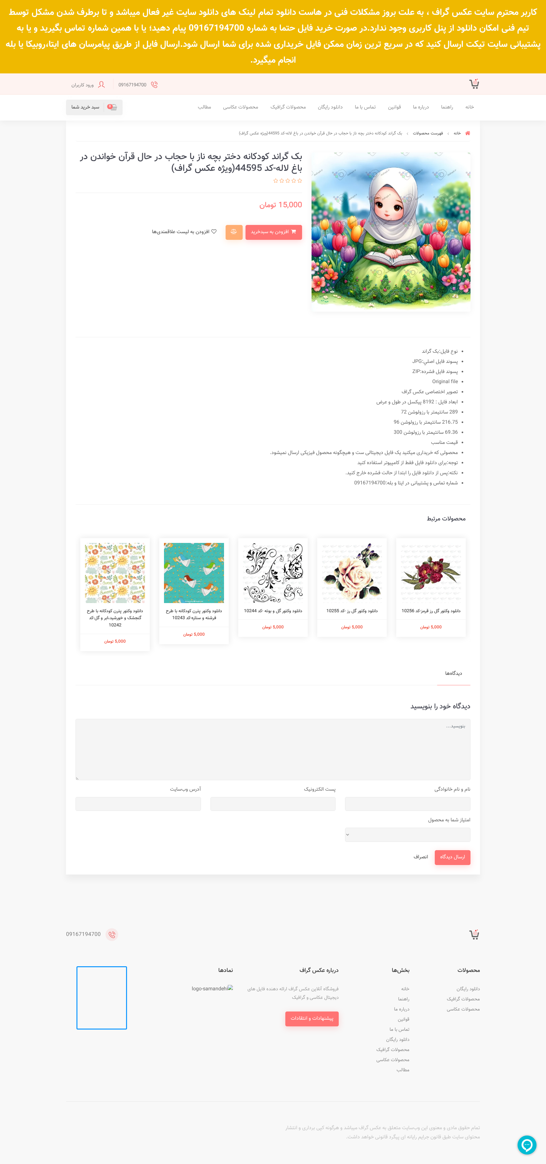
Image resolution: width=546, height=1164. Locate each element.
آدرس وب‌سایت (185, 790)
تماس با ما (365, 107)
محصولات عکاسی (240, 107)
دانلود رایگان (330, 107)
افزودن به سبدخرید (270, 232)
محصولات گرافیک (288, 107)
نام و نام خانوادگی (452, 790)
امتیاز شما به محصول (449, 820)
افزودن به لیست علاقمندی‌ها (181, 232)
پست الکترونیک (320, 790)
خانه (469, 107)
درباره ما (421, 107)
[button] (94, 107)
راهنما (447, 107)
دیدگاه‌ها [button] (453, 674)
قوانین (394, 107)
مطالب (204, 107)
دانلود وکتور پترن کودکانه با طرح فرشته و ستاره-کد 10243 (194, 615)
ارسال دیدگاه (452, 857)
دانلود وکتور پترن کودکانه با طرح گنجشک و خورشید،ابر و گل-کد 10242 (115, 618)
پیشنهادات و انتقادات (312, 1019)
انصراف (421, 857)
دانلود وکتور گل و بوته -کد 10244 (273, 611)
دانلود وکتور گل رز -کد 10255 (352, 611)
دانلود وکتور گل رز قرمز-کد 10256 (431, 611)
